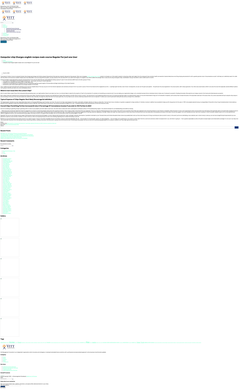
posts (118, 342)
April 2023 (6, 167)
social (133, 342)
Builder (12, 342)
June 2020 (6, 201)
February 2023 (7, 169)
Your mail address (4, 385)
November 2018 (7, 213)
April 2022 (6, 181)
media (94, 342)
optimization (113, 342)
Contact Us (5, 35)
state (135, 342)
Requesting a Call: (4, 6)
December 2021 (7, 186)
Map (87, 342)
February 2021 (6, 193)
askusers (7, 342)
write (149, 342)
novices (104, 342)
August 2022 (7, 176)
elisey (42, 342)
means (91, 342)
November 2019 (7, 209)
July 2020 (5, 200)
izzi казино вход (67, 342)
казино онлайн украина (172, 342)
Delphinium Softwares (31, 376)
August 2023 (7, 162)
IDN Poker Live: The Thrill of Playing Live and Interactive (13, 133)
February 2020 (7, 206)
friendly (48, 342)
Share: (1, 122)
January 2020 (6, 207)
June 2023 (6, 164)
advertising (3, 342)
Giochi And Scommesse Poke (12, 124)
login (85, 342)
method (97, 342)
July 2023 (6, 163)
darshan (32, 342)
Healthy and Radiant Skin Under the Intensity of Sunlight (13, 138)
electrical (39, 342)
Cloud (19, 342)
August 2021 (6, 190)
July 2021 (5, 192)
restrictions (126, 342)
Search (2, 125)
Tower (138, 342)
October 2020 (6, 196)
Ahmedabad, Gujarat (5, 8)
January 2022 (7, 184)
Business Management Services (10, 368)
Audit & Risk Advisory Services (10, 370)
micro (100, 342)
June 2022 (6, 178)
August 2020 (6, 199)
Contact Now (3, 41)
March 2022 (6, 182)
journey (82, 342)
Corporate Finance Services (9, 366)
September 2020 (7, 197)
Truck (142, 342)
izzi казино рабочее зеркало (75, 342)
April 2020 (6, 203)
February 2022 (7, 183)
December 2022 (7, 171)
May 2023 (6, 165)
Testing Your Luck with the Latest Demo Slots (11, 137)
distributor (35, 342)
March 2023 (6, 168)
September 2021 (7, 189)
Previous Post (3, 123)
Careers (5, 359)
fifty (43, 342)
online (108, 342)
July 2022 (6, 177)
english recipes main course (93, 76)
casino (16, 342)
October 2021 (6, 188)
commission (23, 342)
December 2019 (7, 208)
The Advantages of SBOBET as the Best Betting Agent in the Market (16, 134)
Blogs (4, 360)
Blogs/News (6, 34)
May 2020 (5, 202)
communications (28, 342)
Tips (4, 153)
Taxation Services (7, 369)
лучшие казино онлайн (180, 342)
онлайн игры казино (187, 342)
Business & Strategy (8, 61)
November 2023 (7, 158)
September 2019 (7, 210)
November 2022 (7, 173)
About (4, 358)
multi (102, 342)
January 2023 (7, 170)
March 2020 (6, 205)
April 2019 (5, 212)
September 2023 (7, 161)
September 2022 (7, 175)
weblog (146, 342)
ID (4, 152)
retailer (130, 342)
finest (45, 342)
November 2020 (7, 195)
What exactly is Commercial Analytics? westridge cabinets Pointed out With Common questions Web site (31, 123)
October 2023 (6, 159)
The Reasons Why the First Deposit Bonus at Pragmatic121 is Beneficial (17, 135)
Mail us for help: (4, 7)
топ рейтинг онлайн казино (196, 342)
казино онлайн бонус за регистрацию (161, 342)
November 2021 (7, 187)
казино (152, 342)
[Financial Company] (5, 5)
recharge (121, 342)
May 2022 (6, 180)
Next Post (2, 124)
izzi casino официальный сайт (55, 342)
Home (4, 60)
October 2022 (7, 174)
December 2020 (7, 194)
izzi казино (62, 342)
